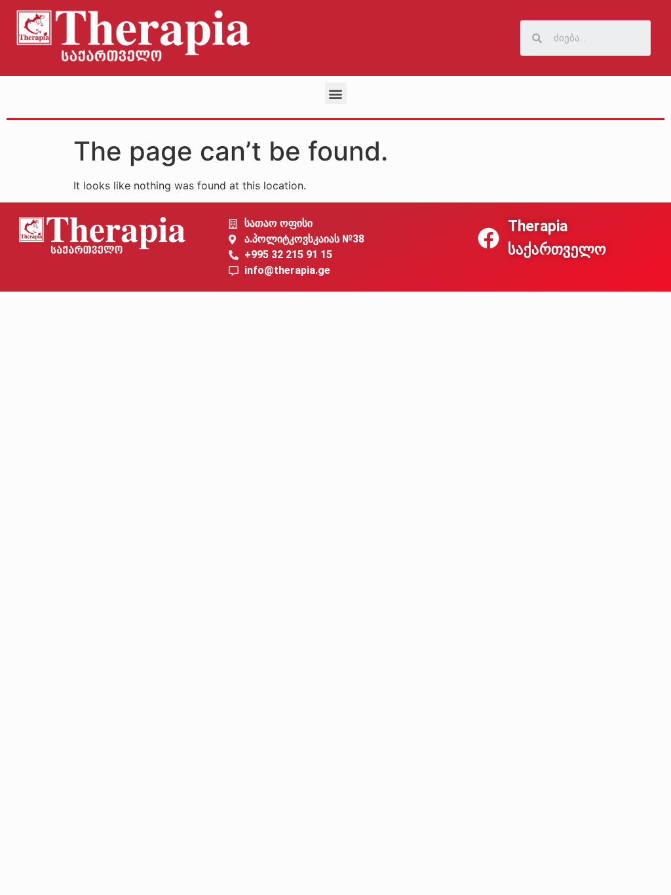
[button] (336, 93)
